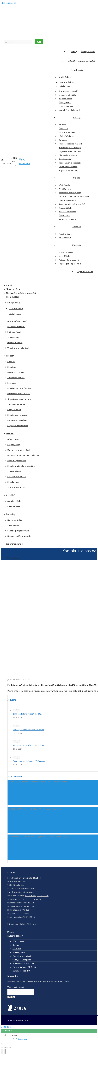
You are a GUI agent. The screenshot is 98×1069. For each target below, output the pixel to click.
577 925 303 (23, 899)
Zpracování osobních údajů (24, 967)
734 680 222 (28, 906)
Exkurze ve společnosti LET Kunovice (29, 761)
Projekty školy (19, 952)
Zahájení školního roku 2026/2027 (27, 713)
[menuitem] (11, 9)
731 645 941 (36, 899)
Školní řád (17, 948)
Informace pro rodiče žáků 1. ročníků (28, 745)
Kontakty (16, 945)
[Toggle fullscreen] (7, 1047)
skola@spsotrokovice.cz (24, 892)
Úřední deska (18, 941)
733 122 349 (42, 895)
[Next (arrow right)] (5, 1051)
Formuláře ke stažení (22, 956)
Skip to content (8, 3)
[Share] (5, 1047)
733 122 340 (23, 913)
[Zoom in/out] (10, 1047)
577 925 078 (30, 895)
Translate (22, 1039)
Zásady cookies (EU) (21, 970)
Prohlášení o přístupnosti (23, 963)
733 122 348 (28, 902)
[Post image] (16, 710)
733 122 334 (25, 910)
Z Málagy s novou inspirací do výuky (28, 729)
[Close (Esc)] (2, 1047)
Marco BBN (23, 1020)
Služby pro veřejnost (22, 959)
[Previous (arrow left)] (2, 1051)
